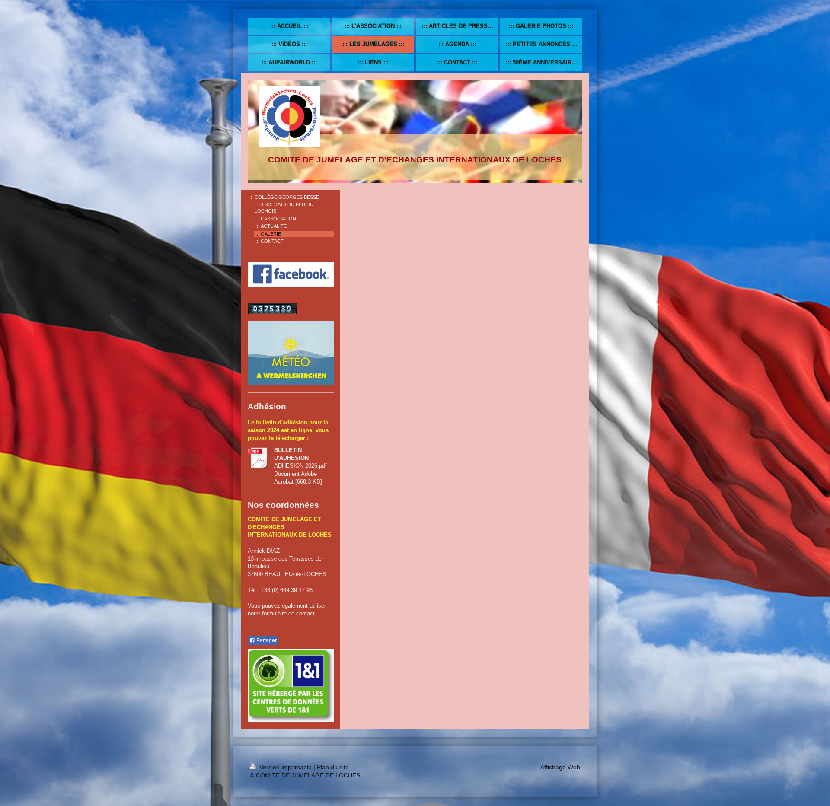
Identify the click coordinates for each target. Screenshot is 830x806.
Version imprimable (285, 767)
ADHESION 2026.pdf (300, 465)
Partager (266, 640)
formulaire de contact (288, 613)
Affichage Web (560, 767)
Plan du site (333, 767)
